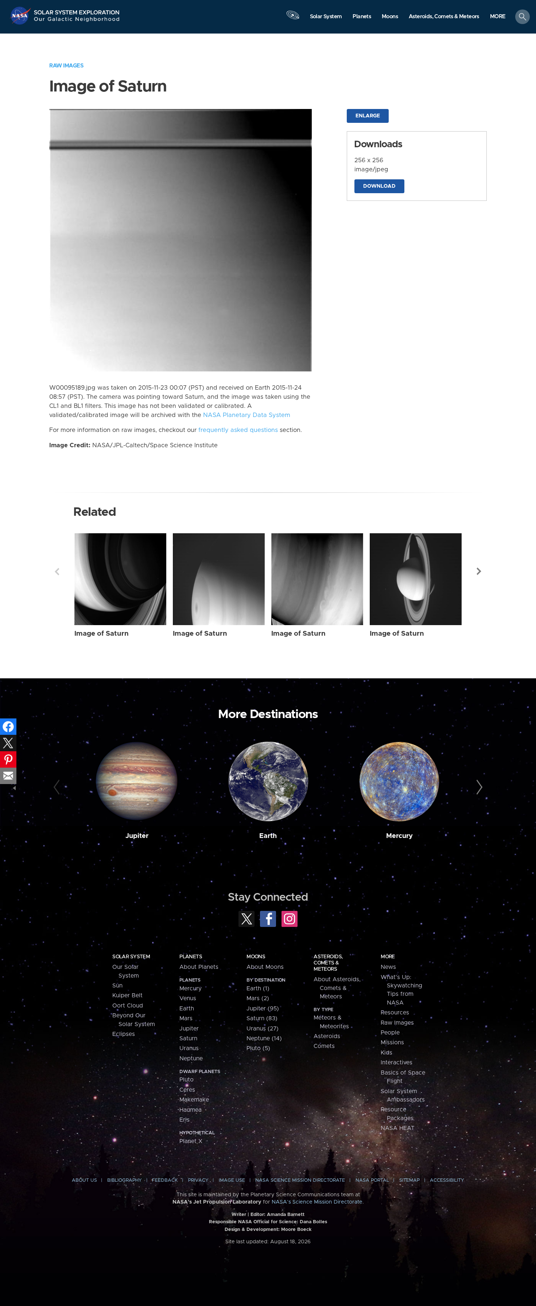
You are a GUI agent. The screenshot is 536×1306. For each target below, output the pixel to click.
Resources (395, 1012)
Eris (184, 1120)
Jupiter (136, 836)
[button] (498, 17)
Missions (392, 1042)
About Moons (265, 967)
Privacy (198, 1180)
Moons (255, 956)
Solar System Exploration (77, 10)
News (388, 967)
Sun (117, 986)
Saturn (188, 1038)
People (390, 1033)
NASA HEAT (398, 1128)
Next (479, 571)
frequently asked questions (238, 430)
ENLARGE (368, 115)
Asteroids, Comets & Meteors (328, 963)
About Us (84, 1180)
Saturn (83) (261, 1018)
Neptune (191, 1058)
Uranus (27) (262, 1029)
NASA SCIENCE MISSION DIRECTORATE (300, 1180)
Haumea (190, 1110)
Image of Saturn (101, 633)
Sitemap (409, 1180)
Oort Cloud (127, 1006)
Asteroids (327, 1036)
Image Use (232, 1180)
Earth (268, 836)
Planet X (190, 1141)
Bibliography (124, 1180)
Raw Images (66, 66)
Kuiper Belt (127, 995)
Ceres (187, 1090)
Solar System (131, 956)
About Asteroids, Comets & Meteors (337, 987)
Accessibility (447, 1180)
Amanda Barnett (285, 1214)
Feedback (165, 1180)
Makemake (194, 1100)
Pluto (186, 1080)
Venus (187, 998)
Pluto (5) (258, 1048)
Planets (190, 956)
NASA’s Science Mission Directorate (317, 1202)
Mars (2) (257, 998)
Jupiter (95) (262, 1008)
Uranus (189, 1048)
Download (379, 186)
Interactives (396, 1062)
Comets (324, 1046)
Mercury (399, 836)
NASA (21, 15)
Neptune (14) (264, 1038)
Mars (186, 1018)
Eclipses (123, 1034)
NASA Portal (372, 1180)
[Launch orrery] (293, 19)
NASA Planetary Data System (246, 415)
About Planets (198, 967)
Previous (56, 571)
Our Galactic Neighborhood (77, 21)
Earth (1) (257, 988)
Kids (386, 1053)
